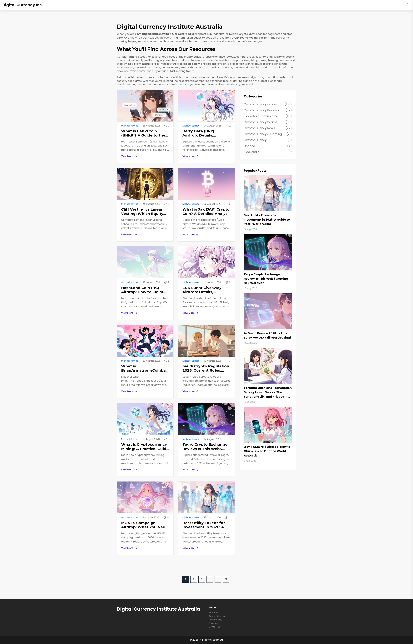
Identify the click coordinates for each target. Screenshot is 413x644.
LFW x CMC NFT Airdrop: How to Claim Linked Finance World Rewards (267, 451)
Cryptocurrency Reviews (268, 110)
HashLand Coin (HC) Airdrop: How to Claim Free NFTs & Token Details (142, 290)
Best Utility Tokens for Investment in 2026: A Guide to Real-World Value (203, 525)
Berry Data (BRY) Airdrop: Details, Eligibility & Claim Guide (204, 133)
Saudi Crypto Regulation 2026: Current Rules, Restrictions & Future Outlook (205, 368)
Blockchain (268, 152)
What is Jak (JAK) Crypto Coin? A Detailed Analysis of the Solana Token (206, 211)
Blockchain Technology (268, 116)
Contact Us (214, 626)
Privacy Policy (215, 619)
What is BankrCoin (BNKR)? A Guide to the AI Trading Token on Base (143, 133)
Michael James (129, 125)
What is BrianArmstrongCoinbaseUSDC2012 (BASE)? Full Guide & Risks (145, 368)
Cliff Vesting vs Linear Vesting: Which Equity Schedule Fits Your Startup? (142, 211)
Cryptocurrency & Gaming (268, 134)
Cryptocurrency (268, 140)
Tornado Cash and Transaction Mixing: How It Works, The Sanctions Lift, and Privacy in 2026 (268, 392)
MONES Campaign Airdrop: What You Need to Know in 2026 (144, 525)
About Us (213, 612)
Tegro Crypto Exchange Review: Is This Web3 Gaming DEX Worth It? (204, 446)
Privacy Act (214, 623)
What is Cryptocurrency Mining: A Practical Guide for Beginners (145, 446)
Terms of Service (217, 616)
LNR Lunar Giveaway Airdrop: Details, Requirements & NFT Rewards (202, 290)
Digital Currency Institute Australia (26, 5)
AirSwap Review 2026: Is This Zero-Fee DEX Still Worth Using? (268, 335)
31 (226, 579)
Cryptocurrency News (268, 128)
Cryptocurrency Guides (268, 104)
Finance (268, 146)
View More (127, 156)
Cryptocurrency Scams (268, 122)
